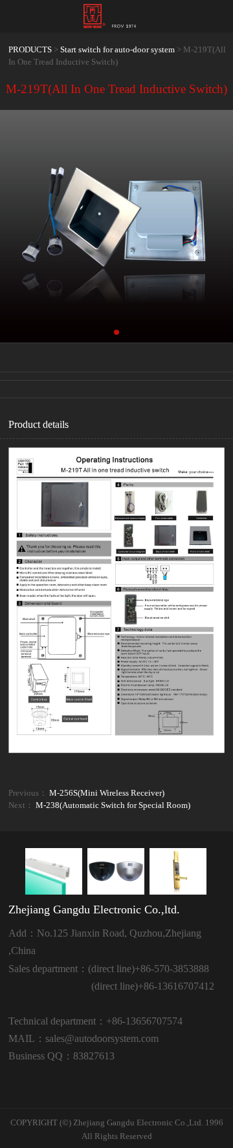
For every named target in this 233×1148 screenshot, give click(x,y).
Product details (38, 424)
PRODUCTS (30, 49)
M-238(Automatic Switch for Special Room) (113, 805)
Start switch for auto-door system (117, 49)
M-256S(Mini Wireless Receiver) (106, 793)
